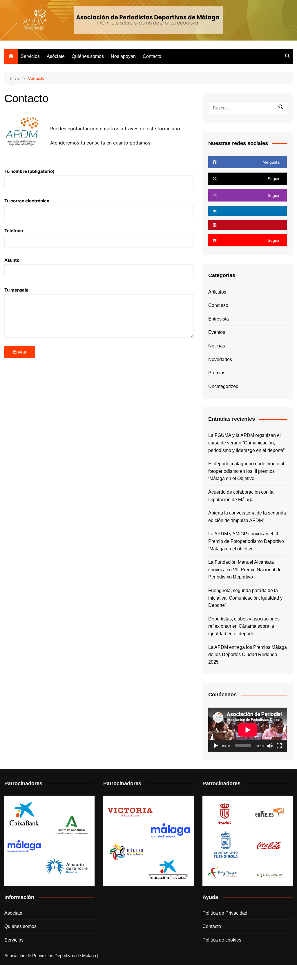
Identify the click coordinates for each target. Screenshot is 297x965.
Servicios (30, 56)
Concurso (218, 305)
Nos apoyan (123, 56)
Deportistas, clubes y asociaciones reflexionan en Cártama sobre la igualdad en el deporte (244, 626)
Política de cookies (221, 939)
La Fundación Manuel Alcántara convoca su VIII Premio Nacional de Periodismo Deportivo (245, 569)
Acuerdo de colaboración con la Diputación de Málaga (241, 496)
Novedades (220, 359)
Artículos (217, 292)
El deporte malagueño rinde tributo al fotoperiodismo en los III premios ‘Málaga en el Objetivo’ (246, 471)
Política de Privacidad (224, 913)
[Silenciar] (270, 746)
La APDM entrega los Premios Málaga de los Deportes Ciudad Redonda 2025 (247, 654)
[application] (247, 730)
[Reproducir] (216, 746)
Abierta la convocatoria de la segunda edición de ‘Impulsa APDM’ (247, 516)
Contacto (152, 56)
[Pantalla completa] (279, 746)
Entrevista (218, 318)
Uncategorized (223, 386)
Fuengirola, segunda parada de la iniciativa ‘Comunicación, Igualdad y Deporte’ (245, 598)
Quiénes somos (88, 56)
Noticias (216, 345)
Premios (216, 372)
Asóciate (56, 56)
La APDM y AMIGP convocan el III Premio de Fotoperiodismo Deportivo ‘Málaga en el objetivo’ (246, 541)
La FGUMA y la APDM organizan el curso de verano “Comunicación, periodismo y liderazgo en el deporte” (246, 443)
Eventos (216, 332)
